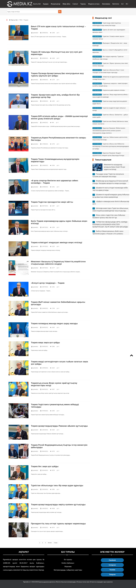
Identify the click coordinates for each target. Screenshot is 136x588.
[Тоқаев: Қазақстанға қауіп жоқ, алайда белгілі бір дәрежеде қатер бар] (18, 101)
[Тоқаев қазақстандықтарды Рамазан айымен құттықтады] (18, 432)
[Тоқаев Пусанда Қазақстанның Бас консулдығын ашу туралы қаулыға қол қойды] (18, 79)
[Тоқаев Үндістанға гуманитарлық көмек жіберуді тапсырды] (18, 410)
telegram (112, 574)
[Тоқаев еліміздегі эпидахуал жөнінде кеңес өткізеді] (18, 248)
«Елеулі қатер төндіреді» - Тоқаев (47, 283)
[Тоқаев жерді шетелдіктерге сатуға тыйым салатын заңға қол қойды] (18, 367)
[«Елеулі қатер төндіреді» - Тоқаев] (18, 289)
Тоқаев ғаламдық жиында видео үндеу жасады (54, 323)
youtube (112, 570)
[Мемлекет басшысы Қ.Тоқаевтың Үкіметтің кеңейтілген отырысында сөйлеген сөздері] (18, 267)
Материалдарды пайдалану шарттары (68, 570)
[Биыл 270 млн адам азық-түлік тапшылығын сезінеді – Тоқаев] (18, 32)
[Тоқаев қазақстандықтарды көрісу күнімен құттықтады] (18, 510)
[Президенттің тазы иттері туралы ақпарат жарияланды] (18, 529)
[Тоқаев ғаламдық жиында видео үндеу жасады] (18, 329)
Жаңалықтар (55, 4)
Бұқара (45, 4)
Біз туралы (68, 559)
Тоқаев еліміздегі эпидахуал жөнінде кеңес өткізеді (56, 242)
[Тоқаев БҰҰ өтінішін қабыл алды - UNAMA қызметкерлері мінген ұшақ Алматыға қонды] (18, 122)
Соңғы (55, 542)
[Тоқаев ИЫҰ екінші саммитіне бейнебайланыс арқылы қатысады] (18, 308)
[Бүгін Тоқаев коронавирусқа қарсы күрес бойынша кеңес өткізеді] (18, 227)
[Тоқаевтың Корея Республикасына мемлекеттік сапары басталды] (18, 143)
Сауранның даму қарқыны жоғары (114, 90)
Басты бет (37, 4)
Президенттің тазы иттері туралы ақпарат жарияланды (58, 523)
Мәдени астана (93, 4)
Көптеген (115, 4)
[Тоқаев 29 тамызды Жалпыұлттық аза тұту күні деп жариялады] (18, 58)
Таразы (83, 4)
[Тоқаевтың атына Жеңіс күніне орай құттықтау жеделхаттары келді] (18, 389)
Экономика (106, 4)
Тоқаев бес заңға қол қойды (44, 466)
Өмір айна (66, 4)
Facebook (112, 560)
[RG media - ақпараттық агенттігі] (17, 4)
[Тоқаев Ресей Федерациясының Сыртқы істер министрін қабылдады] (18, 451)
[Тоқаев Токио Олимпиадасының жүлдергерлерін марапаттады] (18, 165)
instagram (112, 565)
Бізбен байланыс (68, 563)
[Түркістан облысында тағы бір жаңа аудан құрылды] (18, 491)
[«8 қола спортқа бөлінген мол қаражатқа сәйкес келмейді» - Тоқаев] (18, 186)
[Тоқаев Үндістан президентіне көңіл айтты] (18, 208)
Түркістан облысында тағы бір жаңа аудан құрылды (57, 485)
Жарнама (67, 566)
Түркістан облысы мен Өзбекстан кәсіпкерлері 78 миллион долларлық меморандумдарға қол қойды (110, 146)
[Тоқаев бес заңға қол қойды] (18, 472)
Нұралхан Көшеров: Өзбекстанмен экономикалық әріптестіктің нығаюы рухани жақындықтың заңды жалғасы (108, 130)
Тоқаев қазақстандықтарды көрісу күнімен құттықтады (58, 504)
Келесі (50, 542)
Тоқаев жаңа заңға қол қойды (45, 342)
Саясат (75, 4)
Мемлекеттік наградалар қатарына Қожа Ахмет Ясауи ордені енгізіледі (114, 167)
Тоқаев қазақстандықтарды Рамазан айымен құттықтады (59, 426)
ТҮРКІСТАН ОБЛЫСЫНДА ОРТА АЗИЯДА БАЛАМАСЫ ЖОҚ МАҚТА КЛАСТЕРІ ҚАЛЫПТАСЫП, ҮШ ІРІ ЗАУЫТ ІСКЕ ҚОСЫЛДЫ (110, 224)
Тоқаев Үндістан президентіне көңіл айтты (52, 202)
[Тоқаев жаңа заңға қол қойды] (18, 348)
